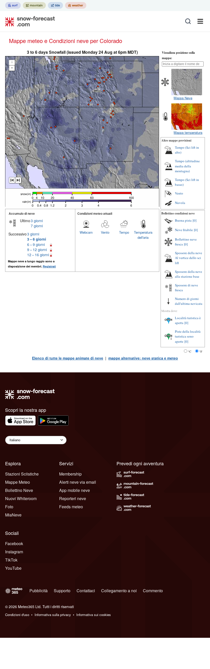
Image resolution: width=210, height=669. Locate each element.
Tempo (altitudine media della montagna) (187, 166)
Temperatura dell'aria (143, 235)
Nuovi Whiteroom (21, 498)
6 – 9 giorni (36, 244)
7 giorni (37, 225)
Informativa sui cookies (93, 614)
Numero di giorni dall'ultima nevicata (188, 301)
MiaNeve (13, 515)
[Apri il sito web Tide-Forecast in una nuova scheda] (55, 5)
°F (200, 351)
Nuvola (180, 202)
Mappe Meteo (17, 482)
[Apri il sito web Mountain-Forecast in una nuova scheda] (34, 5)
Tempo (124, 232)
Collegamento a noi (119, 591)
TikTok (11, 560)
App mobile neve (74, 490)
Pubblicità (38, 591)
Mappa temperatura (188, 132)
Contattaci (86, 591)
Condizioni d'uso (17, 614)
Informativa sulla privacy (53, 614)
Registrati (49, 266)
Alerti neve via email (77, 482)
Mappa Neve (183, 97)
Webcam (86, 232)
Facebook (14, 543)
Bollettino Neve (19, 490)
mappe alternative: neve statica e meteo (143, 358)
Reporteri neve (72, 498)
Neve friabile (184, 230)
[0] (194, 220)
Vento (105, 232)
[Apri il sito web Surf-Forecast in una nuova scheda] (13, 5)
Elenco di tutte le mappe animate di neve (67, 358)
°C (189, 351)
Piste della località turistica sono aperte (188, 336)
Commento (153, 591)
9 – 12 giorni (37, 249)
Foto (9, 507)
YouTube (13, 568)
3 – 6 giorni (36, 239)
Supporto (62, 591)
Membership (70, 474)
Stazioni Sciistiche (22, 474)
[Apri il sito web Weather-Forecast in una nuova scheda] (75, 5)
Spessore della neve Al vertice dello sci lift (188, 258)
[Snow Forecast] (28, 21)
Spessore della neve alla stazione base (188, 274)
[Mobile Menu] (200, 21)
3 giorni (37, 220)
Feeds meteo (71, 507)
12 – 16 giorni (38, 254)
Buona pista (183, 220)
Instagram (14, 552)
